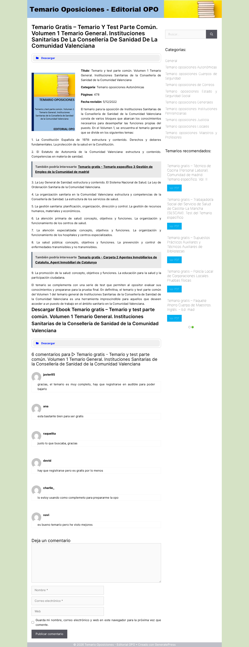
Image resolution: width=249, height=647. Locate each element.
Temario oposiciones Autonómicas (191, 67)
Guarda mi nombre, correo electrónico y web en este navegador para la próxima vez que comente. (98, 622)
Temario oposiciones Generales (189, 102)
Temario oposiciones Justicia (187, 120)
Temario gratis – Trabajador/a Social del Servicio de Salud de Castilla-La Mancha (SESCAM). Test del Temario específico (190, 208)
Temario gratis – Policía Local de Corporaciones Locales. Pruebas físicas (190, 275)
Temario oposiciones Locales (187, 126)
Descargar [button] (48, 58)
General (171, 61)
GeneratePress (165, 644)
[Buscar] (211, 34)
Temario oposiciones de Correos (189, 85)
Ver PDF (174, 188)
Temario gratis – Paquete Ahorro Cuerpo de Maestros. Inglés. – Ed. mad (189, 305)
